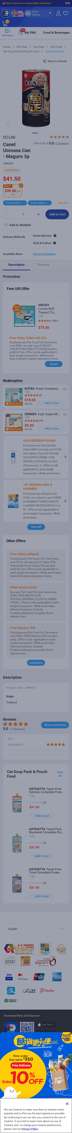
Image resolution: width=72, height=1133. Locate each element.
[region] (36, 1115)
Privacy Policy (30, 1128)
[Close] (67, 1103)
